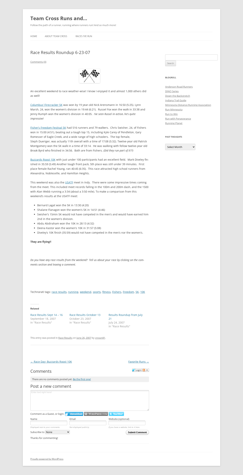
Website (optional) (119, 419)
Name (33, 419)
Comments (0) (38, 61)
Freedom (128, 292)
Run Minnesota (173, 109)
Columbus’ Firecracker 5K (46, 105)
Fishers (116, 292)
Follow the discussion (145, 370)
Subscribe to (37, 432)
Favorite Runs (138, 361)
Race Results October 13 (84, 315)
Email (72, 419)
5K (137, 292)
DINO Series (172, 91)
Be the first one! (82, 379)
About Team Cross (56, 36)
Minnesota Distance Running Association (188, 105)
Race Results (65, 337)
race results (59, 292)
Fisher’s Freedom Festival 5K (48, 127)
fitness (106, 292)
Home (33, 36)
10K (142, 292)
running (73, 292)
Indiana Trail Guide (175, 100)
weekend (85, 292)
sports (97, 292)
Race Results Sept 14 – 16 (46, 315)
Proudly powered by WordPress (46, 459)
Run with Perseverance (178, 118)
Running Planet (173, 123)
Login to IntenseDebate (74, 414)
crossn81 (100, 337)
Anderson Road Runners (179, 86)
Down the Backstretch (177, 96)
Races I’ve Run (84, 36)
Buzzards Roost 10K (42, 159)
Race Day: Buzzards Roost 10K (51, 361)
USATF (69, 182)
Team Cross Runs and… (58, 18)
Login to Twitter (116, 414)
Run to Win (171, 114)
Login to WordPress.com (96, 414)
